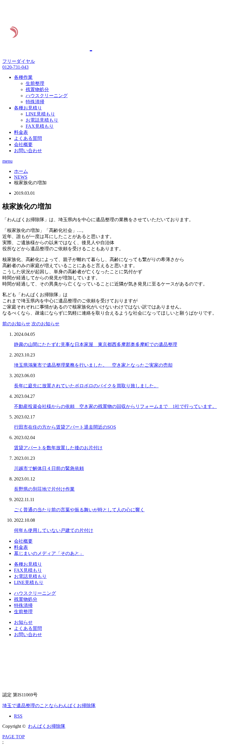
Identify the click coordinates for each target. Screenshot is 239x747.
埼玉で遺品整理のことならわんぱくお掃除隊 (49, 705)
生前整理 (35, 83)
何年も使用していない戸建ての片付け (53, 530)
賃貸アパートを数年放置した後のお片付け (58, 447)
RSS (18, 716)
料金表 (21, 132)
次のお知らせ (45, 323)
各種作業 (23, 77)
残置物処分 (37, 89)
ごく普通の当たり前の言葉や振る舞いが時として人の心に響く (79, 509)
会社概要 (23, 144)
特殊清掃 (35, 101)
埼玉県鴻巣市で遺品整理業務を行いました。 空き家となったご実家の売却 (93, 365)
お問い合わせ (28, 150)
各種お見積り (28, 107)
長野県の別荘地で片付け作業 (44, 489)
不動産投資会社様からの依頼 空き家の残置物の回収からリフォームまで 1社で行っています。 (115, 406)
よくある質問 (28, 138)
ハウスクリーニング (47, 95)
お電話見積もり (42, 120)
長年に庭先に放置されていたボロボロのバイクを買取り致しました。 (86, 385)
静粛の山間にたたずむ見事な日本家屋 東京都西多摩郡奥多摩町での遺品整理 (95, 344)
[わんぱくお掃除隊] (80, 46)
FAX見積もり (40, 126)
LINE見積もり (40, 113)
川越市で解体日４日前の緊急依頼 (49, 468)
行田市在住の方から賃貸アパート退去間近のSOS (65, 427)
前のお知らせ (16, 323)
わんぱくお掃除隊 (46, 726)
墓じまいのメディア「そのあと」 (49, 553)
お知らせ (23, 622)
